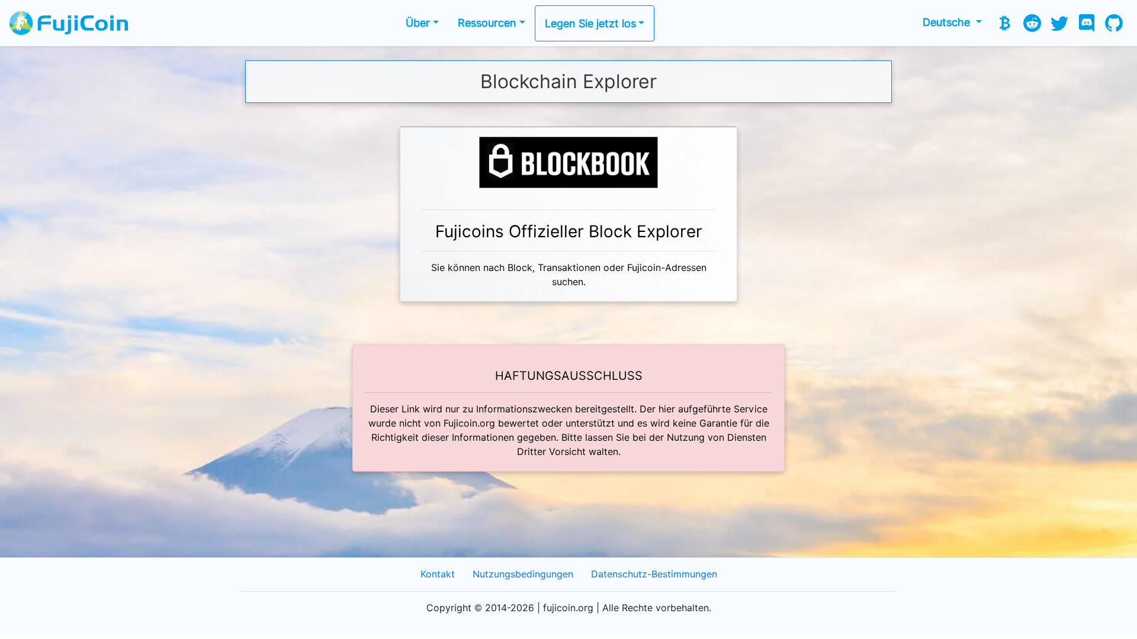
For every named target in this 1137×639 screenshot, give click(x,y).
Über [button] (418, 23)
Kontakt (437, 574)
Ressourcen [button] (487, 23)
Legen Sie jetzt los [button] (590, 23)
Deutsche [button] (948, 22)
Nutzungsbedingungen (523, 574)
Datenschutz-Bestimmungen (654, 574)
